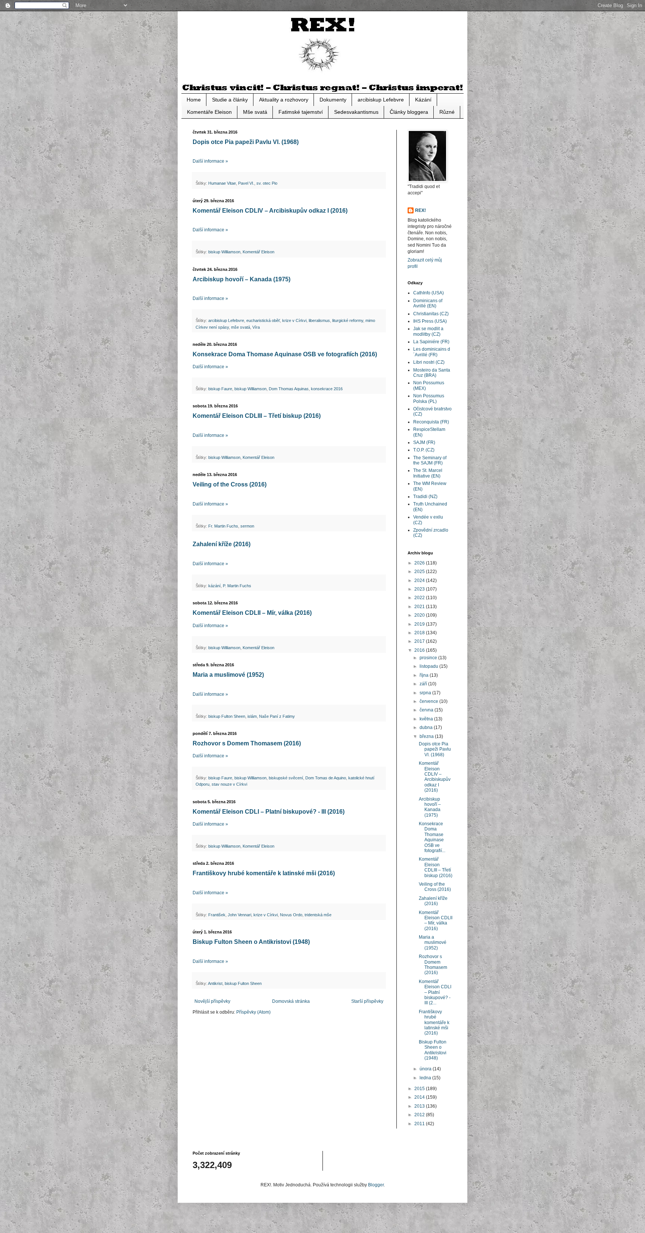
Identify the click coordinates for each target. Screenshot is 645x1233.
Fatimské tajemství (300, 112)
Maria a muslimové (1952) (228, 675)
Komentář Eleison (258, 252)
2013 (420, 1106)
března (427, 736)
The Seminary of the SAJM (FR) (429, 460)
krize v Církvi (294, 320)
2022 (420, 597)
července (429, 701)
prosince (429, 657)
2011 (420, 1123)
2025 (420, 571)
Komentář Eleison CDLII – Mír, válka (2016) (252, 613)
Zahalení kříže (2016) (221, 544)
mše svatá (240, 327)
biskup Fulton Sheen (226, 716)
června (427, 710)
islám (252, 716)
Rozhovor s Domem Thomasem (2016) (247, 743)
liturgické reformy (347, 320)
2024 (420, 580)
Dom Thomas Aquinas (289, 389)
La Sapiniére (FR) (431, 341)
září (424, 683)
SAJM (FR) (424, 442)
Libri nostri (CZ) (429, 362)
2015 (420, 1088)
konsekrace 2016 (327, 389)
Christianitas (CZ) (431, 313)
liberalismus (319, 320)
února (426, 1068)
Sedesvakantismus (356, 112)
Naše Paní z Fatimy (277, 716)
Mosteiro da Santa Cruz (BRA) (431, 372)
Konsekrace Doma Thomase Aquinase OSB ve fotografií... (432, 837)
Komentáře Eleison (209, 112)
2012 (420, 1114)
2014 (420, 1097)
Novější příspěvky (212, 1001)
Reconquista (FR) (431, 422)
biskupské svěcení (286, 778)
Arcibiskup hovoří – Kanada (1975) (241, 279)
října (425, 675)
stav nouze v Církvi (229, 784)
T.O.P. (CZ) (423, 450)
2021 (420, 606)
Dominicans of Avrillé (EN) (427, 303)
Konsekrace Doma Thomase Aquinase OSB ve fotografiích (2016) (285, 354)
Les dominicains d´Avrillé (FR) (431, 352)
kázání (214, 585)
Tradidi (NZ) (425, 496)
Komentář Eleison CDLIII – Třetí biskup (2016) (257, 416)
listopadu (429, 666)
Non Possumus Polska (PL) (428, 398)
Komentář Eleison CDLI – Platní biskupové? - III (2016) (269, 811)
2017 (420, 641)
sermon (247, 526)
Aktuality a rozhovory (283, 100)
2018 (420, 632)
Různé (447, 112)
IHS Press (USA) (430, 321)
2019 (420, 624)
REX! (420, 210)
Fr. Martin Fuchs (223, 526)
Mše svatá (255, 112)
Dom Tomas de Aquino (325, 778)
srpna (426, 692)
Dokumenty (333, 100)
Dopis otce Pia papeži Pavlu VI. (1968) (246, 142)
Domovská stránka (291, 1001)
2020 (420, 615)
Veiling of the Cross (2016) (230, 484)
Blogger (376, 1184)
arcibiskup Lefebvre (381, 100)
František (216, 915)
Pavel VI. (246, 183)
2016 (420, 650)
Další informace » (210, 161)
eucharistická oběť (263, 320)
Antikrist (215, 983)
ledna (426, 1077)
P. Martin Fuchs (237, 585)
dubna (427, 727)
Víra (256, 327)
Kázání (423, 100)
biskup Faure (220, 389)
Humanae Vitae (222, 183)
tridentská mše (318, 915)
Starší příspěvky (367, 1001)
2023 (420, 589)
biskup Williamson (224, 252)
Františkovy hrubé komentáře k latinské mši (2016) (264, 873)
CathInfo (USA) (428, 292)
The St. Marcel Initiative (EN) (427, 473)
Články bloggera (409, 112)
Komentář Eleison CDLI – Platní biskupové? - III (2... (435, 992)
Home (194, 100)
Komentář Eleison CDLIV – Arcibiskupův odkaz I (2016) (270, 210)
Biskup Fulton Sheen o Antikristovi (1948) (251, 942)
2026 (420, 563)
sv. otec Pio (266, 183)
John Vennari (239, 915)
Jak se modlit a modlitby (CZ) (428, 331)
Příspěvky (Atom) (253, 1012)
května (427, 719)
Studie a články (230, 100)
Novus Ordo (291, 915)
